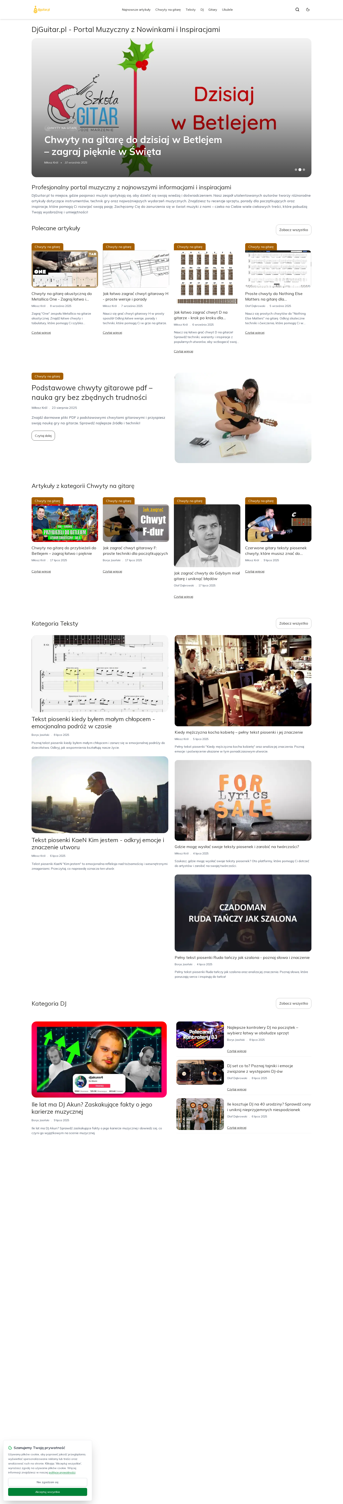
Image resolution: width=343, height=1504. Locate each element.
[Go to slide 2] (300, 169)
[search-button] (297, 9)
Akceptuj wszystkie (47, 1492)
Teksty (191, 10)
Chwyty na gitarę (168, 10)
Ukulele (227, 10)
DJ (202, 10)
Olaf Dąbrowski (255, 306)
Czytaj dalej (43, 436)
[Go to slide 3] (304, 169)
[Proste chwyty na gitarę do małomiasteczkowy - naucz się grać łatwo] (171, 107)
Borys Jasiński (53, 162)
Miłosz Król (38, 306)
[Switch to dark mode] (307, 9)
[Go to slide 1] (296, 169)
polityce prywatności (62, 1472)
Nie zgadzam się (48, 1482)
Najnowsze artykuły (136, 10)
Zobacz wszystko (293, 229)
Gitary (212, 10)
